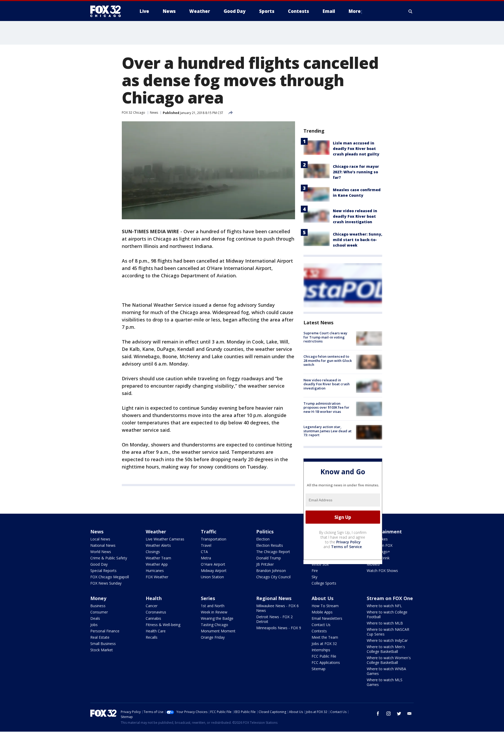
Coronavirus (156, 612)
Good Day (99, 564)
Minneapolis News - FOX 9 (278, 627)
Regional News (273, 598)
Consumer (99, 612)
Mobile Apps (322, 612)
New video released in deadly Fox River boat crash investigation (355, 216)
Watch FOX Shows (382, 570)
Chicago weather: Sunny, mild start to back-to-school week (357, 240)
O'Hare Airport (213, 564)
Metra (206, 557)
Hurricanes (155, 570)
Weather (156, 531)
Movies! (373, 564)
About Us (322, 598)
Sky (314, 576)
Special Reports (103, 570)
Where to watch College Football (387, 614)
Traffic (208, 531)
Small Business (103, 643)
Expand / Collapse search (410, 11)
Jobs (94, 624)
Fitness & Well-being (163, 624)
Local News (100, 539)
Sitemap (319, 668)
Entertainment (384, 531)
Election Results (269, 545)
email (409, 713)
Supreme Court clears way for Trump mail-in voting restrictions (325, 337)
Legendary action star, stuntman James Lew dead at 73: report (327, 430)
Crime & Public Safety (108, 557)
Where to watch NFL (384, 605)
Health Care (156, 630)
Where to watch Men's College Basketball (386, 649)
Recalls (152, 637)
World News (100, 551)
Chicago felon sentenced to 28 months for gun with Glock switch (327, 360)
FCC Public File (324, 656)
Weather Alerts (158, 545)
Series (208, 598)
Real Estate (99, 637)
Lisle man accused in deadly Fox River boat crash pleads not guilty (356, 148)
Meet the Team (325, 637)
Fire (315, 570)
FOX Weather (157, 576)
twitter (399, 713)
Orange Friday (213, 637)
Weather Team (158, 557)
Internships (321, 649)
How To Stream (325, 605)
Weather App (157, 564)
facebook (378, 713)
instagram (388, 713)
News (154, 112)
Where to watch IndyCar (387, 640)
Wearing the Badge (217, 618)
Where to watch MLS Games (384, 682)
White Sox (320, 564)
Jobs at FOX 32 (324, 643)
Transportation (213, 539)
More (355, 11)
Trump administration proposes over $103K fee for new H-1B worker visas (326, 407)
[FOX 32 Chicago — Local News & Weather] (107, 11)
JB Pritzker (265, 564)
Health (154, 598)
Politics (265, 531)
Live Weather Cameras (165, 539)
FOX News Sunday (106, 583)
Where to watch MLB (385, 623)
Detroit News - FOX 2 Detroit (274, 619)
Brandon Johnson (271, 570)
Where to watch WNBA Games (386, 671)
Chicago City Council (273, 576)
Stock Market (101, 649)
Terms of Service (346, 546)
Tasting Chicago (214, 624)
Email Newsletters (327, 618)
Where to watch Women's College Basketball (389, 660)
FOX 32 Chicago (133, 112)
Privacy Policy (348, 541)
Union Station (212, 576)
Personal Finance (104, 630)
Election (263, 539)
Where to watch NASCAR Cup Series (388, 632)
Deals (95, 618)
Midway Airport (214, 570)
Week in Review (214, 612)
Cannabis (153, 618)
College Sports (324, 583)
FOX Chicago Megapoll (109, 576)
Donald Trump (268, 557)
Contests (319, 630)
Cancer (152, 605)
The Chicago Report (273, 551)
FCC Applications (326, 662)
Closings (153, 551)
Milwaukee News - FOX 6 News (277, 608)
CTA (204, 551)
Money (98, 598)
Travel (206, 545)
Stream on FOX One (390, 598)
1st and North (212, 605)
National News (103, 545)
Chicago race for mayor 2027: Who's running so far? (356, 172)
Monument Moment (218, 630)
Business (98, 605)
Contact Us (321, 624)
